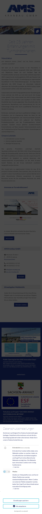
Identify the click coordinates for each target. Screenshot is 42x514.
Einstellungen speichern (21, 500)
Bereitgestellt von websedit (21, 511)
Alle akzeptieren (21, 506)
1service (15, 467)
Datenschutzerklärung (15, 440)
